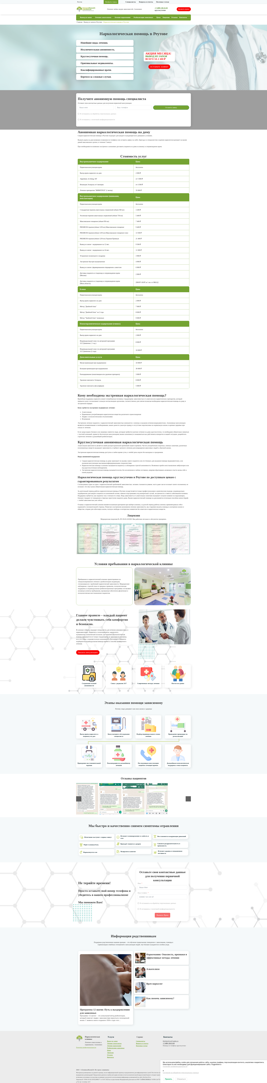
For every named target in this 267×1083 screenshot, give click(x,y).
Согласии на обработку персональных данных (181, 1073)
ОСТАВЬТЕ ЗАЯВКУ (159, 67)
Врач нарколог (154, 983)
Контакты (183, 17)
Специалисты (130, 2)
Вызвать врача (183, 9)
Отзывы (174, 17)
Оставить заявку (171, 107)
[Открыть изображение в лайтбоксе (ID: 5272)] (87, 799)
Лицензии (166, 17)
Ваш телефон (142, 893)
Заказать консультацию (88, 652)
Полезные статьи (162, 2)
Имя (139, 883)
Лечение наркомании (122, 17)
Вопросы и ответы (146, 2)
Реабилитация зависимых (143, 17)
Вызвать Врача (162, 915)
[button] (137, 586)
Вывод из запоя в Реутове (93, 22)
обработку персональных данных (104, 114)
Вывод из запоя (86, 17)
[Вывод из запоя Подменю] (92, 17)
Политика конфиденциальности (86, 1047)
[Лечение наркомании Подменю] (131, 17)
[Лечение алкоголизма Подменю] (112, 17)
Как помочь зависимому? (160, 998)
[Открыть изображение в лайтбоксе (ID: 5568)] (133, 799)
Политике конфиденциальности (175, 1066)
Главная (79, 22)
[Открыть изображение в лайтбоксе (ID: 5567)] (157, 799)
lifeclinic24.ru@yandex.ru (170, 1041)
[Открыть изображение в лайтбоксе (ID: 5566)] (180, 799)
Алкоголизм (153, 969)
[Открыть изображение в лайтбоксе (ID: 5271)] (110, 799)
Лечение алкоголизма (103, 17)
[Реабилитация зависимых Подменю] (154, 17)
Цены (158, 17)
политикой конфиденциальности (103, 119)
